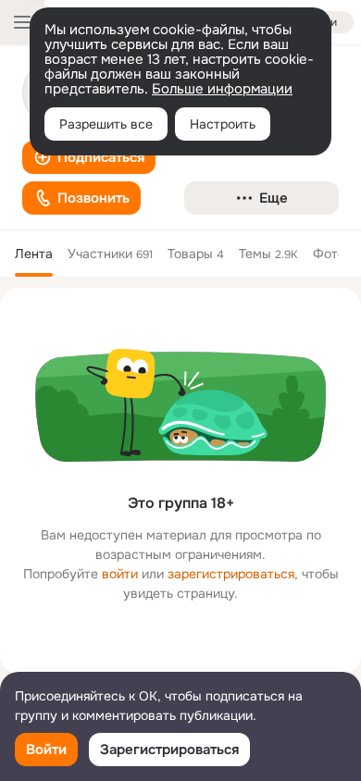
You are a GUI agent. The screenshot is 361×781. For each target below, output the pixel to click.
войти (120, 573)
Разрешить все (106, 124)
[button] (89, 157)
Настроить (222, 124)
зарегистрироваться (231, 573)
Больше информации (222, 89)
